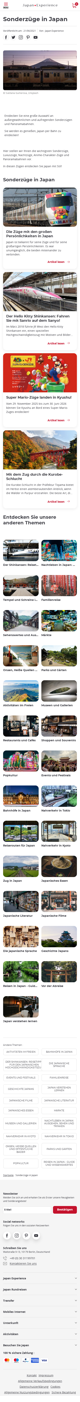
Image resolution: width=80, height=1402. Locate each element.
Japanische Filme (53, 916)
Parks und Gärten (54, 670)
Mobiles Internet (14, 1312)
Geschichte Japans (54, 951)
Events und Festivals (55, 775)
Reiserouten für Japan (19, 845)
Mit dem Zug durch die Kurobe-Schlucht (34, 477)
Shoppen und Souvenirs (58, 740)
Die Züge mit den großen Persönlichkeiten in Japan (29, 234)
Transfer (8, 1300)
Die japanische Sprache (20, 951)
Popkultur (10, 775)
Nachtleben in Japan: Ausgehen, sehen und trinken (59, 565)
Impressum (46, 1375)
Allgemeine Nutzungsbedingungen (27, 1392)
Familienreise (51, 600)
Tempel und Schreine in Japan (21, 600)
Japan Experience (14, 1278)
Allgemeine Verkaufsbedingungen (40, 1381)
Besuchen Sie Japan (16, 1345)
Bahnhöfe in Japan (16, 810)
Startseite (8, 1175)
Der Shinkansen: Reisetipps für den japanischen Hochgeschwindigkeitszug (21, 565)
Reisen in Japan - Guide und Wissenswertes (21, 986)
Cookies (55, 1387)
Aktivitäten (10, 1334)
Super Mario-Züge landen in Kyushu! (38, 397)
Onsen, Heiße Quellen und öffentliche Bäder (21, 670)
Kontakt (32, 1375)
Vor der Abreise (52, 986)
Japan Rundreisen (15, 1289)
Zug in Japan (12, 881)
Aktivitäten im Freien (18, 705)
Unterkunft (10, 1323)
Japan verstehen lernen (20, 1021)
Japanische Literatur (18, 916)
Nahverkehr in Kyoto (55, 845)
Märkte (46, 635)
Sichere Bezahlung (64, 1392)
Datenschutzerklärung (34, 1387)
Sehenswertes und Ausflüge (21, 635)
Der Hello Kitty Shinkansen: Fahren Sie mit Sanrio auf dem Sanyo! (38, 319)
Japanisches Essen (54, 881)
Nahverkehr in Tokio (55, 810)
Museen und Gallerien (57, 705)
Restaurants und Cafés (19, 740)
